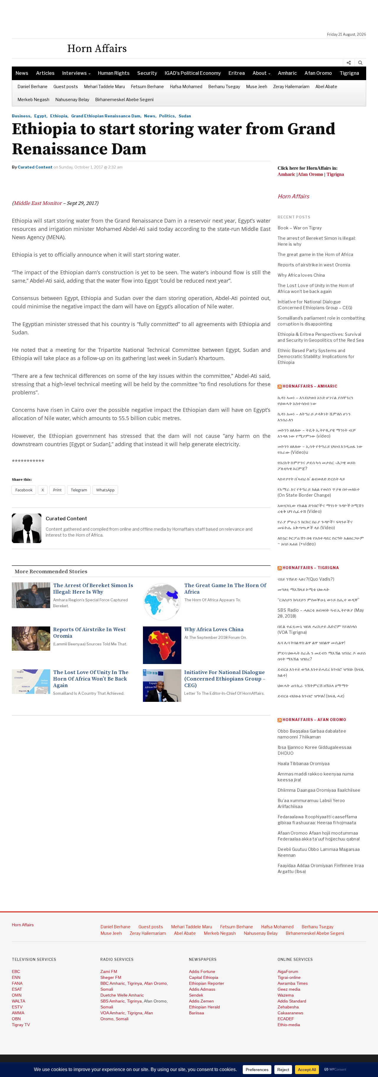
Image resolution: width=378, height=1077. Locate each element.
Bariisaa (196, 1012)
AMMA (18, 1012)
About (259, 73)
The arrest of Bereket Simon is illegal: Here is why (93, 588)
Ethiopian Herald (204, 1007)
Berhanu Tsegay (224, 86)
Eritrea (237, 73)
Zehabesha (288, 1007)
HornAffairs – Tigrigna (311, 568)
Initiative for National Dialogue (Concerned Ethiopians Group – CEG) (224, 679)
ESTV (17, 1007)
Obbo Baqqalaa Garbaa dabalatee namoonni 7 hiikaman (312, 733)
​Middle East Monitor (38, 203)
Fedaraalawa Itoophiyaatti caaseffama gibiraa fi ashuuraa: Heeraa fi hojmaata (317, 819)
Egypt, (41, 116)
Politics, (167, 116)
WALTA (18, 1001)
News (22, 73)
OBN (16, 1018)
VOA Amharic (112, 1012)
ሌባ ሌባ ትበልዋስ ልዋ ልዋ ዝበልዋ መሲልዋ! (311, 642)
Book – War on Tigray (300, 227)
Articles (45, 73)
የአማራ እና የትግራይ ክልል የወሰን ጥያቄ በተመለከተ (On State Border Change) (319, 492)
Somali (106, 989)
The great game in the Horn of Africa (225, 588)
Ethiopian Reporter (206, 983)
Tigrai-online (289, 977)
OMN (17, 995)
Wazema (286, 995)
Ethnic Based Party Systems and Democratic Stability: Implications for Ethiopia (316, 356)
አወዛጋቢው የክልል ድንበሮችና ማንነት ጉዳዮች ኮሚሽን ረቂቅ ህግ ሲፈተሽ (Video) (321, 508)
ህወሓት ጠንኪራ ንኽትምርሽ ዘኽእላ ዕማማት (313, 685)
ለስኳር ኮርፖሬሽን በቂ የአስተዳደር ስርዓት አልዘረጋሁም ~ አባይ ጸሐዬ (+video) (321, 540)
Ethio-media (289, 1024)
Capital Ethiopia (203, 977)
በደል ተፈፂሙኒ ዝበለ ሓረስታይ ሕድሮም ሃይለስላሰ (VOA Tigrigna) (317, 629)
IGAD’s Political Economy (193, 73)
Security (147, 73)
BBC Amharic (112, 983)
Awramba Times (293, 983)
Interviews (74, 73)
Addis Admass (202, 989)
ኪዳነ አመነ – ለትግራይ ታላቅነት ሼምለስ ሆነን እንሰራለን (314, 416)
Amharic (287, 73)
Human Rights (114, 73)
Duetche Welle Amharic (122, 995)
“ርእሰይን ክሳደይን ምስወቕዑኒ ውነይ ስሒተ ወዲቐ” (319, 599)
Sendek (196, 995)
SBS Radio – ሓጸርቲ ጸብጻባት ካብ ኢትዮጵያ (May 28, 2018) (321, 613)
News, (150, 116)
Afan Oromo (318, 73)
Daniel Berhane (32, 86)
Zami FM (108, 971)
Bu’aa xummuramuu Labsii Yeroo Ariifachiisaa (311, 803)
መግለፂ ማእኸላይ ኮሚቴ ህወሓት (304, 589)
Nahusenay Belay (72, 99)
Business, (22, 116)
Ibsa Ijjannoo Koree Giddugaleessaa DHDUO (315, 750)
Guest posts (65, 86)
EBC (16, 971)
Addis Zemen (201, 1001)
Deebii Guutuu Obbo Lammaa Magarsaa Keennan (319, 852)
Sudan (185, 116)
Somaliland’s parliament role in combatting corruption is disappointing (321, 320)
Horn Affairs (293, 196)
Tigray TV (21, 1024)
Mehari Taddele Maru (104, 86)
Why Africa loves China (214, 629)
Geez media (289, 989)
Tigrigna (349, 73)
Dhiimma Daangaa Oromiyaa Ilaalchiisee (319, 790)
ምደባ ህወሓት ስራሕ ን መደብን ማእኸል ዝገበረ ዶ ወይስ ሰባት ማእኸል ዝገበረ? (322, 655)
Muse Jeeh (256, 86)
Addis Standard (292, 1001)
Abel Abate (326, 86)
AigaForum (288, 971)
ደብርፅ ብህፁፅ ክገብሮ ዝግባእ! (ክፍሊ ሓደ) (311, 695)
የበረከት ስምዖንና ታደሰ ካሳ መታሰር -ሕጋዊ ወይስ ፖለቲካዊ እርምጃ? (317, 465)
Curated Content (35, 167)
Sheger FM (110, 977)
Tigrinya (134, 983)
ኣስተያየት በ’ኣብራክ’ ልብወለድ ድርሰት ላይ (311, 478)
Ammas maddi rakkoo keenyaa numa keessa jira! (315, 776)
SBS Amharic (112, 1001)
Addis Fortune (202, 971)
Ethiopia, (59, 116)
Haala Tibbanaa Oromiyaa (304, 763)
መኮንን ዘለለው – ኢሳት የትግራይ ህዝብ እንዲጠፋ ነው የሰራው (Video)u (320, 449)
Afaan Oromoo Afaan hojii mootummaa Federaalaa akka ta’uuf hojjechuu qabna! (319, 835)
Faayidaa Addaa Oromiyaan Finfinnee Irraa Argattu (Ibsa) (321, 868)
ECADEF (286, 1018)
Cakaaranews (290, 1012)
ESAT (17, 989)
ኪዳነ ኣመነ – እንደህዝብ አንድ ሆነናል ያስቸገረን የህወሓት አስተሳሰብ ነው (315, 400)
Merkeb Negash (33, 99)
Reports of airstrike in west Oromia (89, 632)
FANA (17, 983)
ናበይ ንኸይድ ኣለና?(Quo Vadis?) (306, 579)
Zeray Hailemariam (291, 86)
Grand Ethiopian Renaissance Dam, (106, 116)
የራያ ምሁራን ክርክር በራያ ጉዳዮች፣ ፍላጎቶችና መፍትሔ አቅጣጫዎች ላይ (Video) (315, 524)
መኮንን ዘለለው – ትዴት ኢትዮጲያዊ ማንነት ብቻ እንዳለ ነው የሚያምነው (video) (317, 432)
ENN (16, 977)
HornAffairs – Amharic (310, 386)
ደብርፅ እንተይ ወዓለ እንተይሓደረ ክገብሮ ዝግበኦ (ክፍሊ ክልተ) (321, 672)
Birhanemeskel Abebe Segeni (124, 99)
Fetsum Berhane (147, 86)
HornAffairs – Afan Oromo (314, 720)
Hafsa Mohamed (186, 86)
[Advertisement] (191, 16)
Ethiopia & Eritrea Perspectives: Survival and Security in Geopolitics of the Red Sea (321, 337)
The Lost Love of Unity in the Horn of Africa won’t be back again (90, 679)
